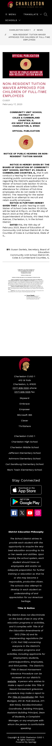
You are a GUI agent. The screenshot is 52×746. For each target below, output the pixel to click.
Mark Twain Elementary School (24, 469)
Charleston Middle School (24, 447)
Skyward (24, 398)
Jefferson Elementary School (24, 453)
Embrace (24, 403)
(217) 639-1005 (22, 392)
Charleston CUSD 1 (19, 30)
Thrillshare (24, 426)
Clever (24, 420)
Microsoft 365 (24, 415)
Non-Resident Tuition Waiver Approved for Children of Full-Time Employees (29, 37)
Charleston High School (25, 441)
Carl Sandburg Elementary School (25, 464)
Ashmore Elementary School (25, 458)
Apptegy (32, 742)
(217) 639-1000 (21, 388)
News (40, 30)
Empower (24, 409)
